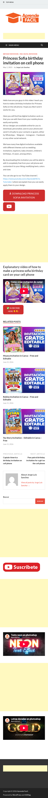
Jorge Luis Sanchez (23, 67)
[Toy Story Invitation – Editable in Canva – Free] (24, 422)
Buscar (6, 497)
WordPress (17, 795)
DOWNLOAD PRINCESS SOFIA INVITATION (25, 195)
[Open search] (42, 45)
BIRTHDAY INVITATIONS (10, 54)
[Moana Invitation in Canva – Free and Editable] (24, 340)
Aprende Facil (22, 791)
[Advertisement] (25, 36)
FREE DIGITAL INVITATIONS (28, 54)
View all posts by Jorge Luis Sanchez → (31, 484)
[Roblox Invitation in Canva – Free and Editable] (24, 381)
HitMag (28, 795)
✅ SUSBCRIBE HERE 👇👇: (13, 309)
